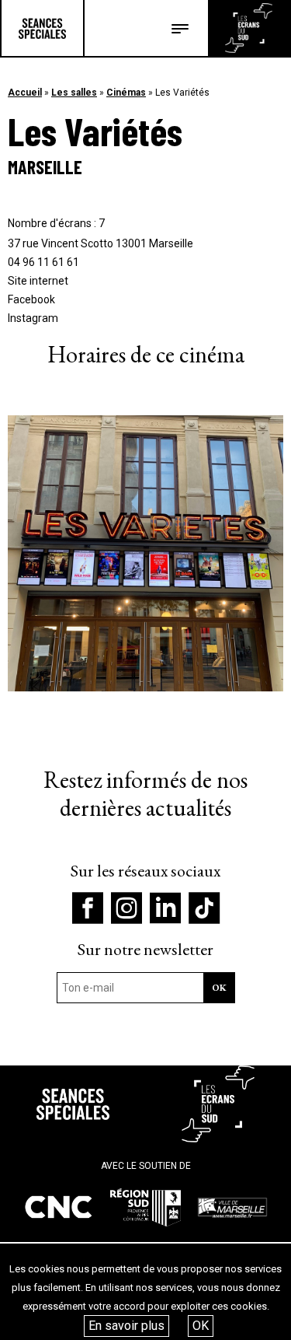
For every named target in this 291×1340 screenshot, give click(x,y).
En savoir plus (126, 1325)
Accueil (25, 92)
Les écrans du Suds (248, 28)
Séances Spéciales (42, 28)
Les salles (74, 92)
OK (200, 1325)
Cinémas (126, 92)
